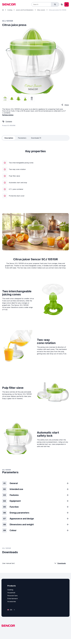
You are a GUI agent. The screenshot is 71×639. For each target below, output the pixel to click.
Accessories (11, 601)
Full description (7, 115)
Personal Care (12, 596)
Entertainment (12, 598)
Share (67, 105)
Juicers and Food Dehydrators (24, 10)
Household (11, 593)
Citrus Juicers (41, 10)
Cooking (9, 10)
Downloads (62, 563)
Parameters (22, 138)
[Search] (55, 4)
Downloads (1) (36, 138)
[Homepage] (3, 10)
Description (9, 138)
